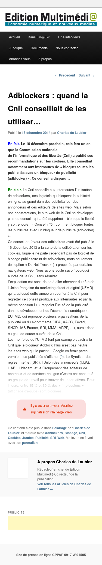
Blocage (70, 432)
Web (60, 437)
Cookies (14, 437)
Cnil (82, 432)
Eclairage (59, 427)
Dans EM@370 (39, 37)
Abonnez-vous (19, 58)
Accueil (14, 37)
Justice (28, 437)
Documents (39, 47)
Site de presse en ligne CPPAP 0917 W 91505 (51, 554)
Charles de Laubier (71, 132)
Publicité (42, 437)
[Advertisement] (55, 523)
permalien (30, 442)
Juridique (16, 47)
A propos (45, 58)
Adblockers (54, 432)
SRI (53, 437)
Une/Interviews (69, 37)
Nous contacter (66, 47)
